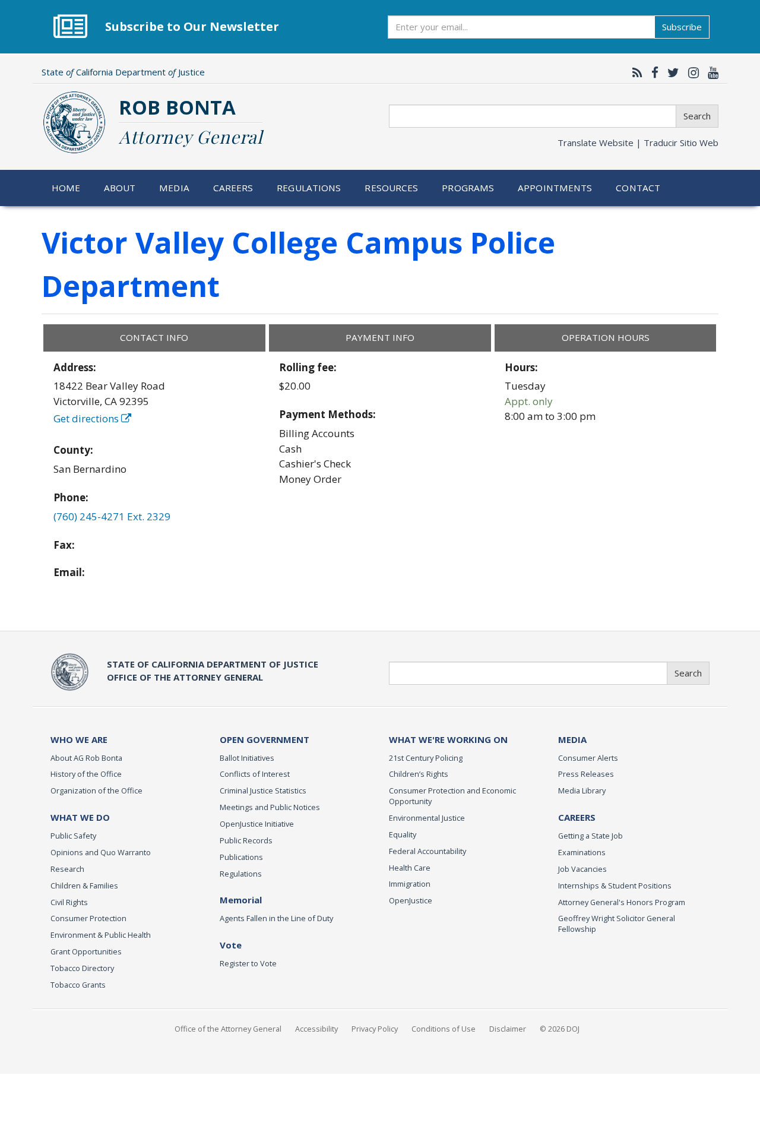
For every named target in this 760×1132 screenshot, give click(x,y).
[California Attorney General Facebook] (651, 72)
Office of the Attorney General (228, 1028)
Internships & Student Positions (615, 885)
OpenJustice (410, 900)
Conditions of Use (443, 1028)
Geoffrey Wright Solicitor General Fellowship (616, 923)
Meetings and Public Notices (270, 807)
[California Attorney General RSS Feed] (634, 72)
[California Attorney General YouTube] (710, 72)
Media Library (582, 790)
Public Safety (73, 835)
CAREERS (577, 817)
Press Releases (586, 774)
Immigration (409, 883)
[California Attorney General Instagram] (690, 72)
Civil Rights (69, 902)
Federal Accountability (427, 851)
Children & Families (84, 885)
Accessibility (316, 1028)
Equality (402, 834)
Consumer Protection (88, 918)
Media (174, 188)
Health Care (409, 867)
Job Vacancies (582, 869)
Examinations (582, 852)
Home (66, 188)
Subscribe (682, 27)
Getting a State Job (590, 835)
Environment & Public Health (100, 934)
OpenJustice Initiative (257, 823)
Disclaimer (507, 1028)
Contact (638, 188)
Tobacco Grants (78, 984)
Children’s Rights (418, 774)
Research (67, 869)
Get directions (87, 418)
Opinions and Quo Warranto (100, 852)
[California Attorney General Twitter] (670, 72)
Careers (233, 188)
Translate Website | (638, 142)
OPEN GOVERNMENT (264, 739)
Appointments (555, 188)
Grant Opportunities (86, 951)
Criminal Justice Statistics (263, 790)
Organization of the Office (96, 790)
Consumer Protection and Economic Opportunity (452, 796)
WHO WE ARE (78, 739)
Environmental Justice (427, 817)
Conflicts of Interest (255, 774)
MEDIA (572, 739)
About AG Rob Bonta (86, 757)
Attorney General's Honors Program (621, 902)
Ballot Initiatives (247, 757)
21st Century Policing (426, 757)
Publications (241, 857)
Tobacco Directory (82, 968)
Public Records (246, 840)
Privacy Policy (375, 1028)
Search (697, 116)
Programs (468, 188)
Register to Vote (248, 963)
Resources (391, 188)
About (120, 188)
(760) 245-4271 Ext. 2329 (111, 516)
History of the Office (86, 774)
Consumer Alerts (588, 757)
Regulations (309, 188)
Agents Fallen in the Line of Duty (276, 918)
